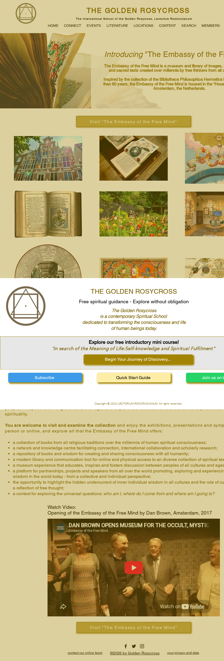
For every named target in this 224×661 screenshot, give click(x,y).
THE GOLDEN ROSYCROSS (134, 291)
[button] (45, 377)
